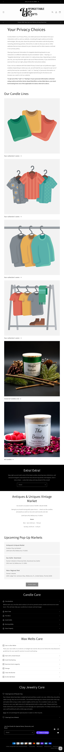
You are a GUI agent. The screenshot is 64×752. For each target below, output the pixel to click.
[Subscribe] (45, 485)
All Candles (8, 459)
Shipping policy (56, 746)
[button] (3, 12)
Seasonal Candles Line (11, 399)
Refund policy (40, 746)
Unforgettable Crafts (13, 746)
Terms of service (47, 746)
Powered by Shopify (23, 746)
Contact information (55, 748)
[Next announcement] (61, 2)
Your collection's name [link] (12, 156)
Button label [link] (32, 584)
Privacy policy (32, 746)
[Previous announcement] (3, 2)
